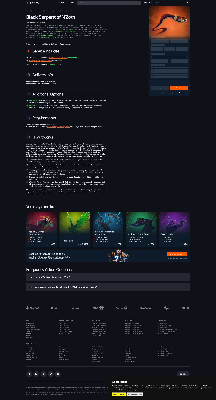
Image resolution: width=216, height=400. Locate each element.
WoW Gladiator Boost (98, 334)
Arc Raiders (30, 349)
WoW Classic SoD (163, 355)
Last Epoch (95, 355)
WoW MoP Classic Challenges (134, 334)
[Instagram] (36, 374)
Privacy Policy (30, 323)
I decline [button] (122, 394)
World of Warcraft (37, 11)
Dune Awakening (64, 359)
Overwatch (128, 347)
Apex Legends (30, 347)
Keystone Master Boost (99, 332)
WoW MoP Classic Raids (132, 327)
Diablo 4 (61, 353)
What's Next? (159, 93)
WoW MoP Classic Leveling (133, 325)
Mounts (57, 11)
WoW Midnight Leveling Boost (58, 127)
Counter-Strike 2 (31, 357)
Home (28, 11)
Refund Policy (30, 325)
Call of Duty (29, 355)
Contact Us (29, 334)
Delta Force (62, 347)
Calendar (71, 3)
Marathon (95, 359)
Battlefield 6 (30, 353)
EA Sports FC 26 (97, 347)
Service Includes (32, 44)
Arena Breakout (31, 351)
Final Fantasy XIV (97, 353)
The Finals (128, 353)
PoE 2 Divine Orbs (163, 334)
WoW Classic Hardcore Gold (166, 332)
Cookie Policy (30, 327)
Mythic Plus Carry (64, 334)
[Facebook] (29, 374)
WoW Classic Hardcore (165, 353)
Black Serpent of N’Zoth (58, 57)
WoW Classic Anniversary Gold (167, 329)
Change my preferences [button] (135, 394)
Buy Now (178, 88)
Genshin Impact (129, 361)
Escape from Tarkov (98, 349)
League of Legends (98, 357)
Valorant (127, 355)
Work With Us (30, 338)
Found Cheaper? (170, 93)
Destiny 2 (62, 349)
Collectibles (48, 11)
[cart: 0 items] (188, 2)
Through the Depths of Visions (40, 60)
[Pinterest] (43, 374)
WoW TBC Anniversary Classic (167, 349)
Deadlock (29, 359)
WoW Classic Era (163, 351)
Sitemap (28, 336)
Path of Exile (128, 349)
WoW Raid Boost (64, 325)
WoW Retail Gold (163, 323)
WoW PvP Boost (64, 327)
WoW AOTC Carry (97, 327)
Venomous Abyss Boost (99, 323)
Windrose (128, 359)
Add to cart (160, 88)
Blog (185, 374)
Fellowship (95, 351)
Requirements (65, 44)
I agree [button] (115, 394)
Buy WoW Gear (96, 336)
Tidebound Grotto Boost (99, 325)
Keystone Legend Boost (99, 329)
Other (63, 11)
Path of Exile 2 (129, 351)
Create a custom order (178, 254)
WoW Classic (162, 347)
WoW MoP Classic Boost (132, 323)
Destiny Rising (63, 351)
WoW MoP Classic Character (133, 332)
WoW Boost (62, 323)
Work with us (148, 3)
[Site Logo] (33, 2)
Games (62, 3)
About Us (29, 332)
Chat (182, 93)
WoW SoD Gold (162, 327)
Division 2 (62, 355)
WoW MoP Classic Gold (132, 329)
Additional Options (49, 44)
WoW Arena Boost (64, 329)
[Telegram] (51, 374)
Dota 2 (61, 357)
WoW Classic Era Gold (164, 325)
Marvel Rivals (96, 361)
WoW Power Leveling (65, 332)
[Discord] (58, 374)
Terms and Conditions (33, 329)
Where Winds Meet (130, 357)
